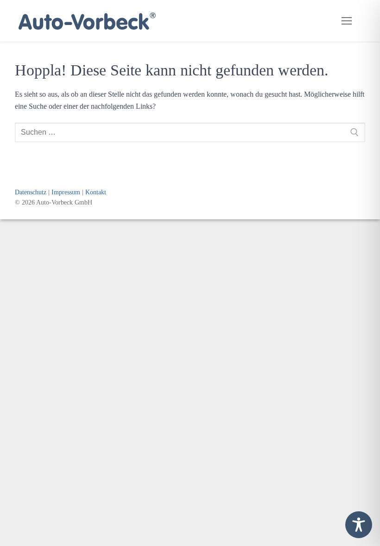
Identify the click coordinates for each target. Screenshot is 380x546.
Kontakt (95, 192)
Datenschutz (30, 192)
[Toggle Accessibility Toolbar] (358, 524)
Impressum (65, 192)
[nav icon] (346, 21)
